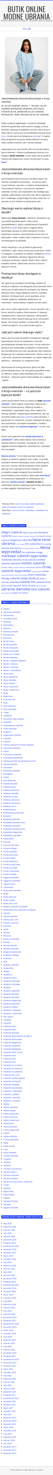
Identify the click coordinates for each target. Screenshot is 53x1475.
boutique (39, 108)
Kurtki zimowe (9, 874)
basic (3, 136)
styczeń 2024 (9, 1314)
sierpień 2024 (9, 1291)
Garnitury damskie (11, 748)
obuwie (6, 913)
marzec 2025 (9, 1268)
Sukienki (7, 1023)
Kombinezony (9, 809)
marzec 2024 (9, 1307)
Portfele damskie (11, 948)
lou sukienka (28, 552)
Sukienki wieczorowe (12, 1088)
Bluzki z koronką (10, 667)
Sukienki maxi (9, 1055)
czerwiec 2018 (9, 1430)
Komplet (7, 816)
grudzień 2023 (9, 1317)
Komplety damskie (11, 819)
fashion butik (8, 111)
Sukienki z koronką (11, 1097)
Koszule (6, 842)
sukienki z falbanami (12, 1091)
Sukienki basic (9, 1026)
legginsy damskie (11, 877)
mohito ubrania (19, 567)
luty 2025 (7, 1272)
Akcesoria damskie (11, 612)
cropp (6, 712)
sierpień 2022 (9, 1366)
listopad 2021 (9, 1395)
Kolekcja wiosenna (11, 803)
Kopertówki (8, 838)
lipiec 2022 (8, 1369)
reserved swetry (7, 575)
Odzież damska (10, 916)
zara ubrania (6, 593)
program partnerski (12, 952)
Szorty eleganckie (11, 1130)
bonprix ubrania (30, 536)
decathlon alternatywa (13, 719)
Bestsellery (8, 625)
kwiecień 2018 (9, 1437)
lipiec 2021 (8, 1408)
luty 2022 (7, 1385)
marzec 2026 (9, 1230)
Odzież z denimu (11, 922)
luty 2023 (7, 1346)
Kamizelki (7, 767)
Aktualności (8, 615)
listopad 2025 (9, 1243)
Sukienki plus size (11, 1075)
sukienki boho (9, 1029)
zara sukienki (40, 589)
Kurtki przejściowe (11, 864)
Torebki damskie (10, 1155)
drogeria (7, 732)
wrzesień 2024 (9, 1288)
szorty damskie (10, 1126)
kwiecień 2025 (9, 1265)
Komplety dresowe (11, 825)
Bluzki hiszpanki (10, 647)
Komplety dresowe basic (14, 829)
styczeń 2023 (9, 1349)
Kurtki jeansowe (10, 855)
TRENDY (7, 1162)
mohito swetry (7, 567)
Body (5, 693)
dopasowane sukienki (13, 725)
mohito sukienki (33, 563)
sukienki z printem (11, 1100)
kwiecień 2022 (9, 1379)
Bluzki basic (8, 641)
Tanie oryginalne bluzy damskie (31, 114)
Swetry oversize (10, 1117)
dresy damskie (10, 728)
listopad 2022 (9, 1356)
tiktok (5, 1143)
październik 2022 (11, 1359)
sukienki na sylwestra (13, 1071)
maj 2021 (7, 1414)
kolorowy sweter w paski (31, 548)
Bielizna (7, 628)
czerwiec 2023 (9, 1333)
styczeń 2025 (9, 1275)
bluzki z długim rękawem (14, 660)
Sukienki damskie (11, 1033)
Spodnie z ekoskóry (12, 1010)
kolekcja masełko (11, 793)
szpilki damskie (10, 1136)
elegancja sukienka (21, 540)
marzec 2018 (9, 1440)
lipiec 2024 (8, 1294)
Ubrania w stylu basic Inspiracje (17, 1181)
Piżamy (6, 932)
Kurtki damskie (10, 851)
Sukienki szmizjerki (12, 1081)
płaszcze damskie (11, 939)
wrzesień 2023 (9, 1327)
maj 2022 (7, 1375)
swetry (6, 1104)
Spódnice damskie (11, 981)
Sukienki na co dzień (12, 1065)
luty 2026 (7, 1233)
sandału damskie (11, 965)
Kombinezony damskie (13, 812)
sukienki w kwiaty (11, 1084)
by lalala (39, 536)
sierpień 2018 (9, 1424)
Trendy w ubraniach (12, 1168)
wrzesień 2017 (9, 1450)
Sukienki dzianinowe (12, 1039)
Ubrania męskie (10, 1178)
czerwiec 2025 (9, 1259)
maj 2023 (7, 1336)
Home (6, 751)
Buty (5, 702)
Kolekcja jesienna (11, 790)
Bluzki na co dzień (11, 654)
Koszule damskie (11, 845)
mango (39, 552)
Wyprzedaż (8, 1191)
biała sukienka (26, 417)
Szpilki (6, 1133)
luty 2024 (7, 1311)
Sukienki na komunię (12, 1068)
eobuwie (7, 738)
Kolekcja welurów (11, 800)
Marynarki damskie (12, 890)
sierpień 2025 (9, 1252)
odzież (39, 567)
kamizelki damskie (11, 770)
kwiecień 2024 (9, 1304)
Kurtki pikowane (10, 861)
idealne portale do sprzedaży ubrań (19, 761)
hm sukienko (33, 544)
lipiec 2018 (8, 1427)
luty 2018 (7, 1443)
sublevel (7, 1020)
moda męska (9, 900)
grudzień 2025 (9, 1239)
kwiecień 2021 (9, 1417)
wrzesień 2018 (9, 1421)
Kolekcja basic (9, 787)
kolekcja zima (9, 806)
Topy (5, 1149)
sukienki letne (43, 582)
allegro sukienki (11, 532)
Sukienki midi (9, 1058)
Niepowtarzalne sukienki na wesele (19, 910)
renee (45, 571)
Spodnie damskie (11, 994)
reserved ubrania (20, 575)
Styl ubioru (8, 1016)
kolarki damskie (10, 783)
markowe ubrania (11, 559)
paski (5, 929)
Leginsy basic (9, 884)
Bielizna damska (10, 631)
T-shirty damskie (10, 1139)
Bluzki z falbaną (10, 664)
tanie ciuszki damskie (11, 585)
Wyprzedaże (9, 1194)
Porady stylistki (10, 945)
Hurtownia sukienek (12, 754)
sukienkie (14, 582)
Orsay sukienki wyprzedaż (26, 569)
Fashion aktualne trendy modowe (18, 745)
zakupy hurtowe (10, 1201)
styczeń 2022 (9, 1388)
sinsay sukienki (10, 578)
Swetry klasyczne (11, 1113)
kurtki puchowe (10, 867)
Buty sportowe (9, 709)
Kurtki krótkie (9, 858)
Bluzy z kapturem (11, 689)
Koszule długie (10, 848)
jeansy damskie (10, 764)
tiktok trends (9, 1146)
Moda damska (9, 897)
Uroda (6, 1185)
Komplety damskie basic (14, 822)
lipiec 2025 (8, 1256)
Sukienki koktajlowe (12, 1049)
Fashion (6, 741)
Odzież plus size (10, 919)
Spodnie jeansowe (11, 1003)
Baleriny (7, 622)
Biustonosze (8, 634)
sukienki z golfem (11, 1094)
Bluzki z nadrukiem (12, 670)
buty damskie (9, 706)
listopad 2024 (9, 1281)
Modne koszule (17, 482)
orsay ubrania (36, 571)
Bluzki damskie (10, 644)
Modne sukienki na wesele (15, 906)
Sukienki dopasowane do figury (17, 1036)
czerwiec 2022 (9, 1372)
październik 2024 (11, 1285)
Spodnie (7, 987)
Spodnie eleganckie (12, 1000)
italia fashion (16, 548)
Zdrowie (7, 1204)
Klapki (6, 777)
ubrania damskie (15, 588)
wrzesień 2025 (9, 1249)
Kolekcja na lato (10, 796)
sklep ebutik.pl (30, 578)
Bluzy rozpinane (10, 686)
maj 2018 (7, 1434)
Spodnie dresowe (11, 997)
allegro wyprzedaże (30, 532)
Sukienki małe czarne (13, 1052)
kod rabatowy (9, 780)
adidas (6, 609)
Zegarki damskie (10, 1207)
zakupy (47, 253)
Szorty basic (8, 1123)
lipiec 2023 (8, 1330)
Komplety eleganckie (12, 832)
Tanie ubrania (29, 585)
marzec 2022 (9, 1382)
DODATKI (7, 722)
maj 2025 (7, 1262)
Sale (5, 961)
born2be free (9, 699)
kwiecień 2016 (9, 1453)
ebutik (35, 136)
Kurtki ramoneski (11, 871)
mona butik (30, 567)
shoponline (8, 968)
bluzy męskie (9, 683)
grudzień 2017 (9, 1446)
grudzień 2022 (9, 1353)
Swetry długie (9, 1110)
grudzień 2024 (9, 1278)
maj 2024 (7, 1301)
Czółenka (7, 715)
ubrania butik (41, 586)
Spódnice (7, 974)
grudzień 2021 (9, 1391)
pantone (7, 926)
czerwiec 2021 (9, 1411)
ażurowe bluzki (10, 618)
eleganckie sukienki (12, 735)
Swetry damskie (10, 1107)
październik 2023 (11, 1323)
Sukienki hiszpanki (11, 1045)
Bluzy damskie (12, 105)
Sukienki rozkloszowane (14, 1078)
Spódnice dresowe (11, 984)
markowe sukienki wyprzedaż (24, 555)
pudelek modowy (11, 955)
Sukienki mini (9, 1062)
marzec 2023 (9, 1343)
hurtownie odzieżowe (13, 757)
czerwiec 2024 (9, 1298)
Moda (24, 105)
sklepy (6, 971)
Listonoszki (8, 887)
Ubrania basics (10, 1172)
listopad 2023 (9, 1320)
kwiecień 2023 (9, 1340)
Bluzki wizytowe (10, 657)
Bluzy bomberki (10, 677)
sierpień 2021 (9, 1404)
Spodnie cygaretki (11, 990)
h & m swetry (20, 544)
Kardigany (8, 774)
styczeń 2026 (9, 1236)
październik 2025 (11, 1246)
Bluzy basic (8, 673)
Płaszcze (7, 935)
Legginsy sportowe (11, 880)
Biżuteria (7, 638)
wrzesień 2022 (9, 1362)
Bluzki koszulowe (11, 651)
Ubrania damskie (11, 1175)
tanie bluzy (44, 475)
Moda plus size (10, 903)
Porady (6, 942)
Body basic (8, 696)
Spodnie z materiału (12, 1013)
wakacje (7, 1188)
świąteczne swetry (20, 593)
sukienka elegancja (28, 426)
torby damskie (9, 1152)
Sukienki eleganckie (12, 1042)
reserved (7, 958)
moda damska (29, 559)
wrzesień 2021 (9, 1401)
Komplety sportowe (12, 835)
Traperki (7, 1159)
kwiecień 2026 (9, 1226)
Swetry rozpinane (11, 1120)
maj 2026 (7, 1223)
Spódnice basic (10, 978)
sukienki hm (28, 582)
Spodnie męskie (10, 1007)
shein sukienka (37, 574)
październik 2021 (11, 1398)
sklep (14, 227)
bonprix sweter (17, 536)
